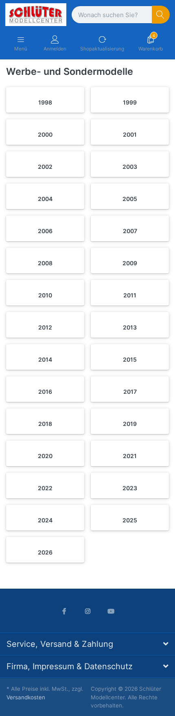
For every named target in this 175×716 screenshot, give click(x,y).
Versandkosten (26, 697)
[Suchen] (161, 15)
